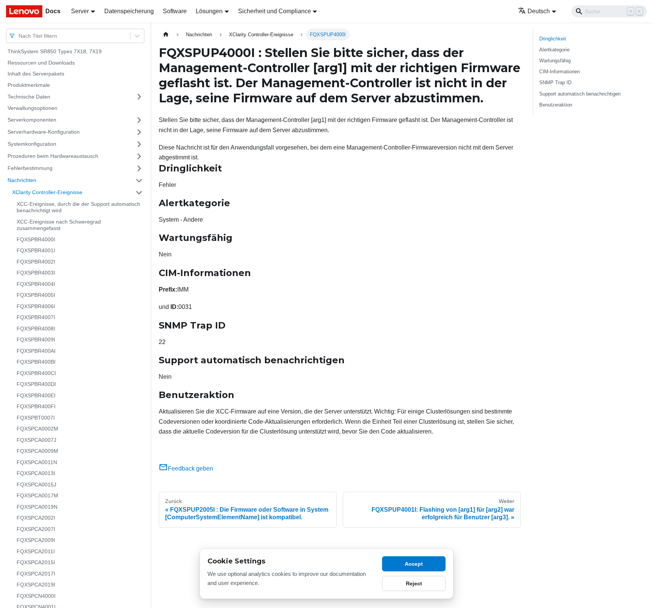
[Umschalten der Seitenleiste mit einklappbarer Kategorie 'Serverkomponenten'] (139, 120)
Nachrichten (22, 180)
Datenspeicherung (129, 11)
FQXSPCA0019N (37, 507)
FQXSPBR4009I (36, 339)
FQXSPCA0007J (36, 440)
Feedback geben (190, 468)
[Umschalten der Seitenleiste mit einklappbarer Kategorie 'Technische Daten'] (139, 97)
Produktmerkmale (29, 85)
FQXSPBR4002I (36, 262)
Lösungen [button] (209, 11)
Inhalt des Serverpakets (36, 74)
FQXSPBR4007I (36, 317)
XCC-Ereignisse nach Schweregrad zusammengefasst (59, 225)
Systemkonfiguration (32, 144)
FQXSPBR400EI (36, 395)
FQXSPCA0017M (37, 495)
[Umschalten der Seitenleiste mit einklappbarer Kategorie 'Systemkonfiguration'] (139, 144)
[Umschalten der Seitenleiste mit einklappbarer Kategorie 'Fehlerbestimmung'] (139, 168)
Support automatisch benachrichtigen (580, 94)
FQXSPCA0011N (37, 462)
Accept (414, 564)
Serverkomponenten (32, 120)
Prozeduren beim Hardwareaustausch (53, 156)
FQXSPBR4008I (36, 329)
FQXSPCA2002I (36, 518)
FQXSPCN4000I (36, 596)
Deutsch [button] (539, 11)
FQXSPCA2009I (36, 540)
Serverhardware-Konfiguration (44, 132)
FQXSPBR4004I (36, 284)
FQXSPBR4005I (36, 295)
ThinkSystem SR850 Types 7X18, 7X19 (55, 51)
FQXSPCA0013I (36, 473)
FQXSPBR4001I (36, 250)
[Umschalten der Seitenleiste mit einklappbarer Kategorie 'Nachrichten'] (139, 180)
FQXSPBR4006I (36, 306)
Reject (414, 583)
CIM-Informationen (559, 71)
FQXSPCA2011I (36, 551)
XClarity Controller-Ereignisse (47, 192)
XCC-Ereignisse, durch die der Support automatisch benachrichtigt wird (78, 207)
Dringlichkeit (552, 39)
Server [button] (80, 11)
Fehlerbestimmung (30, 168)
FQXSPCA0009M (37, 451)
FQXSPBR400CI (36, 373)
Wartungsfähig (555, 60)
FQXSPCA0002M (37, 429)
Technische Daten (29, 96)
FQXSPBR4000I (36, 239)
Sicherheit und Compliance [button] (274, 11)
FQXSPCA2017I (36, 574)
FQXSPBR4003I (36, 273)
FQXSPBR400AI (36, 351)
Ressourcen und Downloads (41, 63)
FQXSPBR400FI (36, 406)
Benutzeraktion (555, 105)
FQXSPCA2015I (36, 562)
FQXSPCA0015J (36, 484)
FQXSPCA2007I (36, 529)
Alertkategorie (554, 49)
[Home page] (166, 34)
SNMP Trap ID (555, 82)
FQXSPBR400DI (36, 384)
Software (175, 11)
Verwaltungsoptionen (32, 108)
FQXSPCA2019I (36, 585)
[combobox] (19, 35)
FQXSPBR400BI (36, 362)
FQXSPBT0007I (36, 418)
